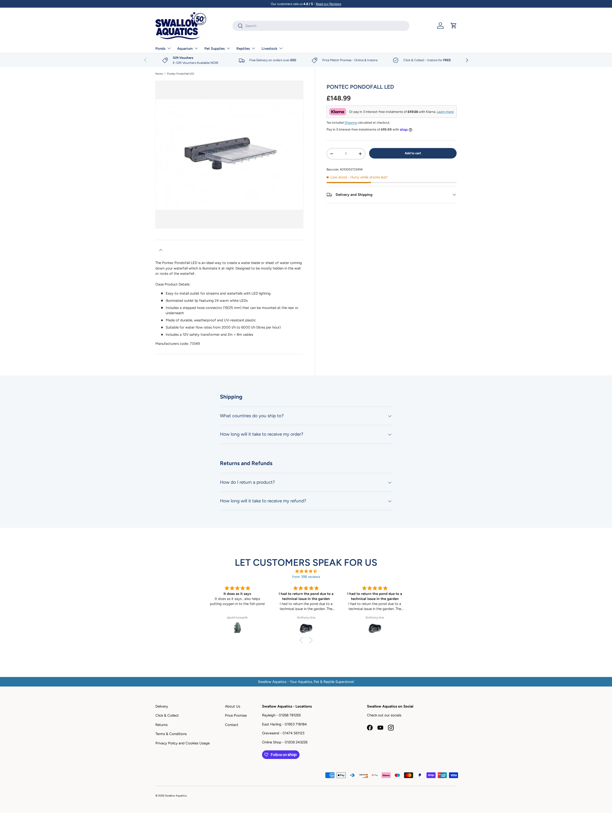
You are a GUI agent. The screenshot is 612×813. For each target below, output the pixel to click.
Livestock (269, 48)
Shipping (350, 122)
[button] (453, 25)
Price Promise (236, 715)
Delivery (161, 706)
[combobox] (321, 26)
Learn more (445, 112)
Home (159, 73)
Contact (231, 725)
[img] (306, 571)
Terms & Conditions (171, 734)
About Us (232, 706)
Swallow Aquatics (175, 795)
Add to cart (413, 153)
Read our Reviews (328, 4)
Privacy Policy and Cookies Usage (182, 743)
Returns (161, 725)
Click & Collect (167, 715)
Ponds (160, 48)
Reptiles (243, 48)
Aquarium (185, 48)
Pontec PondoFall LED (180, 73)
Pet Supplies (214, 48)
